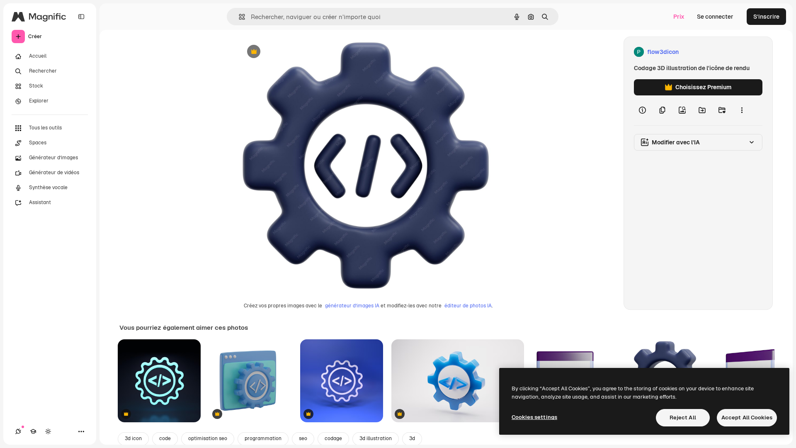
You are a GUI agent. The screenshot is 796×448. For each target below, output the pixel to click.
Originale (293, 52)
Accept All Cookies (746, 417)
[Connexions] (18, 431)
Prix (678, 16)
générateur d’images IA (352, 305)
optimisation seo (207, 438)
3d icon (133, 438)
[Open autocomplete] (238, 17)
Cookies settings (534, 417)
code (165, 438)
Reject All (683, 417)
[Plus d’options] (741, 110)
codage (333, 438)
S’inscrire (766, 16)
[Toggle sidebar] (81, 16)
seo (303, 438)
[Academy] (33, 431)
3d (412, 438)
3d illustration (375, 438)
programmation (263, 438)
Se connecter (715, 16)
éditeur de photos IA (468, 305)
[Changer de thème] (48, 431)
